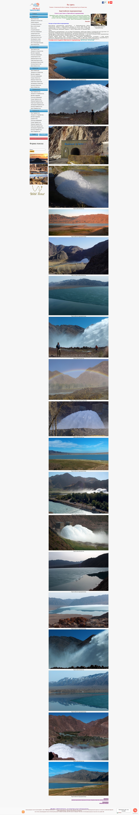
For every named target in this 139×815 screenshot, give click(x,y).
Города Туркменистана (36, 99)
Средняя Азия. (34, 118)
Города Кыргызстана (35, 56)
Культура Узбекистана (36, 85)
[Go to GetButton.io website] (135, 813)
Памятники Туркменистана (37, 102)
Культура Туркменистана (36, 106)
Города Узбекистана (35, 77)
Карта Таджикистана (35, 131)
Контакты (38, 138)
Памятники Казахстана (36, 37)
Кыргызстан (35, 47)
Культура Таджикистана (36, 129)
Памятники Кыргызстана (36, 60)
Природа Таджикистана (36, 124)
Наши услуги (34, 28)
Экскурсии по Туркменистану (37, 93)
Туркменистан (36, 89)
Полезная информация (36, 31)
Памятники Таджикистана (37, 126)
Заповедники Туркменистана (37, 104)
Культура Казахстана (36, 40)
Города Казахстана (35, 33)
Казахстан (35, 16)
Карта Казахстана (35, 44)
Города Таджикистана (36, 122)
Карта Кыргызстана (35, 65)
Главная (34, 13)
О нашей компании (35, 29)
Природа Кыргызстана (36, 58)
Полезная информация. (36, 54)
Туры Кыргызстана (35, 49)
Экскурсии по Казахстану (36, 20)
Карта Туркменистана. (36, 108)
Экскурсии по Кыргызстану (37, 51)
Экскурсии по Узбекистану (37, 72)
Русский (43, 134)
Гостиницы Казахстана (36, 24)
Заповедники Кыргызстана (37, 62)
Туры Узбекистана (35, 70)
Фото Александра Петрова (37, 42)
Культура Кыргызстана (36, 64)
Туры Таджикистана (35, 113)
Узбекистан (35, 68)
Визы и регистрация (35, 26)
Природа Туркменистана (36, 101)
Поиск (31, 149)
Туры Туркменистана (35, 91)
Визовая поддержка (35, 53)
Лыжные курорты (35, 22)
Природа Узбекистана (36, 79)
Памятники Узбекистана (36, 81)
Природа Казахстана (36, 35)
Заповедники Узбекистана (37, 83)
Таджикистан (35, 110)
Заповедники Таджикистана (37, 127)
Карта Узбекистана (35, 87)
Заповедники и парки (36, 39)
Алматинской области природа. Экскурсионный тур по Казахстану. (70, 7)
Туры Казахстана (35, 18)
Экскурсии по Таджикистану (37, 114)
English (34, 134)
